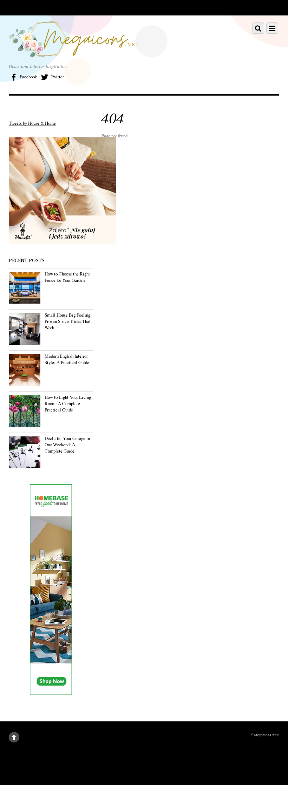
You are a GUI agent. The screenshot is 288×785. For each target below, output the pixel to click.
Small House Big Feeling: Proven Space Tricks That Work (68, 321)
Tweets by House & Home (32, 123)
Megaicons (262, 735)
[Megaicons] (74, 53)
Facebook (28, 76)
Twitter (57, 76)
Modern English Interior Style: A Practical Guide (67, 359)
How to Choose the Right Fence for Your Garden (67, 277)
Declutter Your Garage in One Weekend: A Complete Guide (67, 444)
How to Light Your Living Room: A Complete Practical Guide (68, 403)
